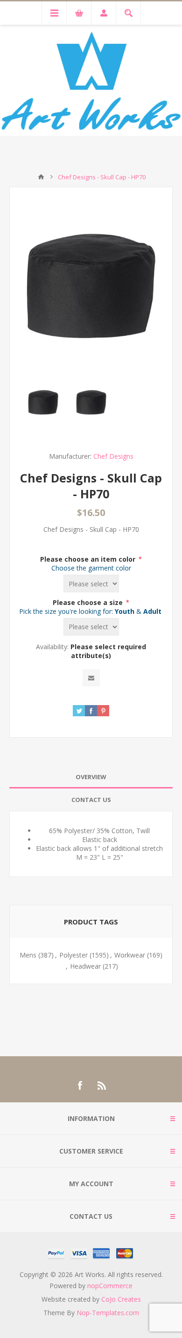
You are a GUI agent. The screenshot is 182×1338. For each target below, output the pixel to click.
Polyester (73, 955)
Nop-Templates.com (108, 1312)
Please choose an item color (88, 559)
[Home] (41, 177)
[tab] (91, 777)
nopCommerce (110, 1285)
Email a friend (91, 677)
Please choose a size (89, 602)
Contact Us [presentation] (91, 799)
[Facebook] (79, 1085)
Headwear (85, 966)
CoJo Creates (121, 1299)
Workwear (129, 955)
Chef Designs (113, 456)
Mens (28, 955)
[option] (43, 402)
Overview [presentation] (91, 777)
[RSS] (102, 1085)
